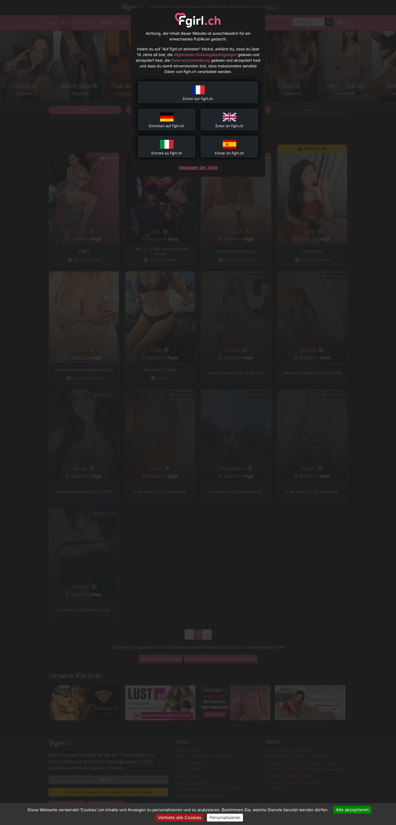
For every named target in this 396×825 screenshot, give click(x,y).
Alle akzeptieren (352, 809)
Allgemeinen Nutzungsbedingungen (205, 54)
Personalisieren (225, 817)
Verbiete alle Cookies (179, 817)
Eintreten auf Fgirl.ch (166, 126)
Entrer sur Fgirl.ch (198, 98)
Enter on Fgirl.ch (229, 126)
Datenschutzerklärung (190, 60)
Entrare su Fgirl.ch (166, 153)
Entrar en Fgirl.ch (229, 153)
